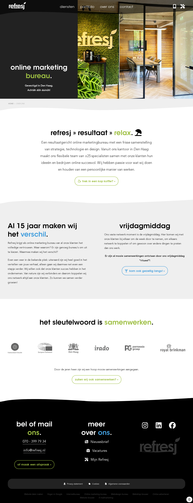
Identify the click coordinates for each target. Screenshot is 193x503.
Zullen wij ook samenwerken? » (96, 379)
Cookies (95, 484)
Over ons (107, 7)
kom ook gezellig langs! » (146, 271)
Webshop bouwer (140, 494)
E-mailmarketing (106, 498)
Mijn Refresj (99, 460)
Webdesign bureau (119, 494)
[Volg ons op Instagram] (145, 427)
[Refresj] (17, 9)
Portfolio (87, 7)
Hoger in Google (54, 494)
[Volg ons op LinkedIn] (158, 427)
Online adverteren (161, 494)
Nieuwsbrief (99, 442)
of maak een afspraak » (34, 464)
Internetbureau (73, 494)
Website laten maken (33, 494)
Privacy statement (74, 484)
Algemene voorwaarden (118, 484)
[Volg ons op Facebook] (172, 427)
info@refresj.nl (34, 450)
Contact (126, 7)
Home (10, 104)
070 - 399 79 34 (34, 441)
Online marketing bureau (95, 494)
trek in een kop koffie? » (98, 181)
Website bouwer (87, 498)
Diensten (67, 7)
